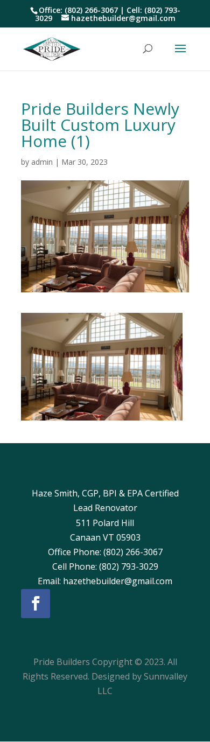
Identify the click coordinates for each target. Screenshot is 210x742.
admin (42, 162)
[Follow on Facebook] (35, 603)
